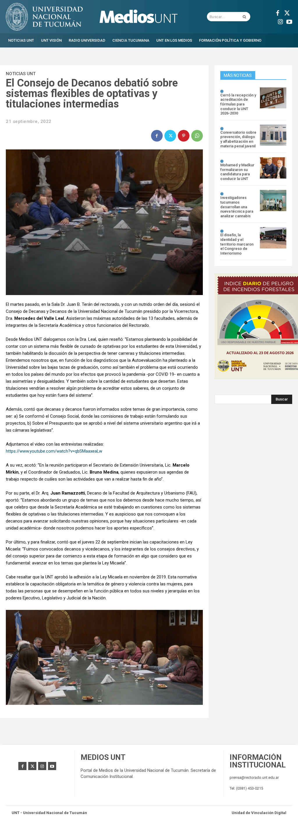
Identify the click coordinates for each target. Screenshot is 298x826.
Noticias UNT (21, 73)
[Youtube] (289, 21)
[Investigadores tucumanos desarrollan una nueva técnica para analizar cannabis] (273, 200)
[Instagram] (280, 21)
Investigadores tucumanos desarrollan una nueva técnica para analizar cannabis (236, 206)
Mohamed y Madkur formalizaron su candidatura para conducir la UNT (237, 172)
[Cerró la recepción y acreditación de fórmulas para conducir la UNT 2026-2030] (273, 98)
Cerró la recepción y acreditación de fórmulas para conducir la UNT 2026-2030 (238, 104)
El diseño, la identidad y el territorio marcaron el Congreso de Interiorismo (236, 244)
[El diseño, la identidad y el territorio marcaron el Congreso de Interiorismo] (273, 237)
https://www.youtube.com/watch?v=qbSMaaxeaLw (54, 451)
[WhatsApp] (197, 136)
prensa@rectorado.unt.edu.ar (254, 777)
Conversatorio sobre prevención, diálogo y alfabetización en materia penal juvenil (238, 139)
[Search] (244, 16)
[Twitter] (286, 12)
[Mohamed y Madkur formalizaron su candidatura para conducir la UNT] (273, 168)
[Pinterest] (183, 136)
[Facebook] (278, 12)
